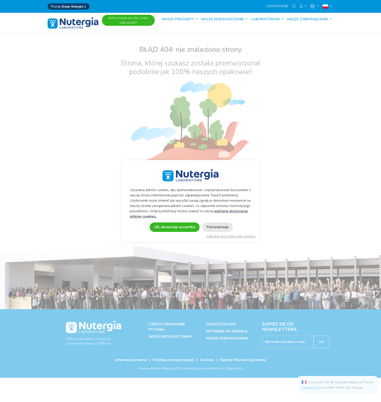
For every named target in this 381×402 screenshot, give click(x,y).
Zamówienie (278, 6)
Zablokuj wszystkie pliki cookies (231, 236)
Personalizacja (217, 227)
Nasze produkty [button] (178, 19)
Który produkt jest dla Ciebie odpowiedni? (128, 20)
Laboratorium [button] (266, 19)
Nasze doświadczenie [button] (223, 19)
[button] (303, 6)
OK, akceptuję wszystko (174, 227)
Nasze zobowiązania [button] (308, 19)
